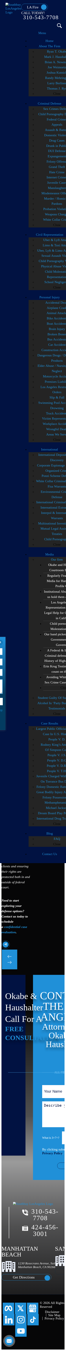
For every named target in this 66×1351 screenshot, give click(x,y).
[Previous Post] (9, 964)
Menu (42, 33)
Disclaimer (52, 1312)
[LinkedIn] (8, 1319)
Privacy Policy (52, 1153)
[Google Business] (32, 1308)
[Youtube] (21, 1331)
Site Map (54, 1315)
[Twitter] (20, 1308)
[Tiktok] (33, 1319)
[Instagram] (21, 1319)
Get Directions (24, 1277)
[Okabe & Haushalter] (13, 12)
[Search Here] (59, 26)
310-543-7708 (41, 17)
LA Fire (32, 7)
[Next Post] (9, 954)
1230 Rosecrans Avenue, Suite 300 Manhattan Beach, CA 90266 (40, 1265)
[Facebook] (8, 1308)
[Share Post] (5, 944)
